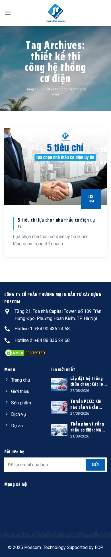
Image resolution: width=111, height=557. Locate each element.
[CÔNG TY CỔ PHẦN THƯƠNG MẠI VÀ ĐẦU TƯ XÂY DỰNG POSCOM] (55, 13)
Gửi (95, 464)
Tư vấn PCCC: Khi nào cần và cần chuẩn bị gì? (86, 404)
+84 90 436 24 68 (52, 328)
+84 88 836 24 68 (52, 340)
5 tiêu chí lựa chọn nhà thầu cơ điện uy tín (56, 223)
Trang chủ (32, 89)
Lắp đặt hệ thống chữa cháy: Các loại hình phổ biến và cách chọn (88, 382)
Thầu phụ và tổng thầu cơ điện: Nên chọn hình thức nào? (87, 427)
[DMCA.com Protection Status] (25, 352)
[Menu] (7, 13)
